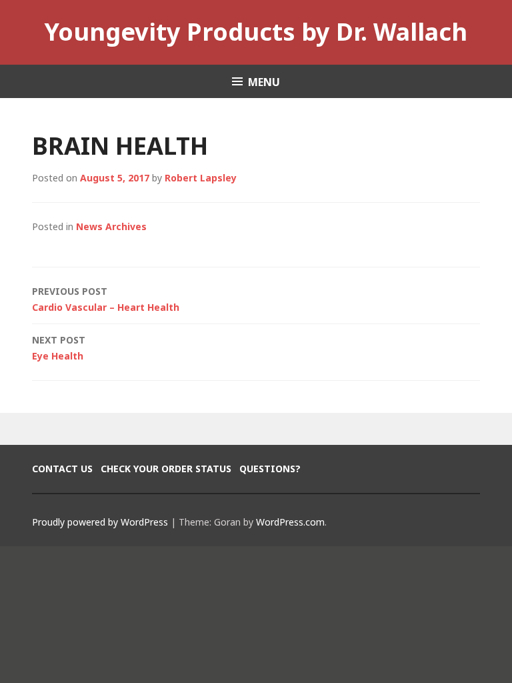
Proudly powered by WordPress (100, 522)
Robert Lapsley (201, 177)
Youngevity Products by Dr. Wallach (256, 31)
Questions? (270, 468)
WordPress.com (290, 522)
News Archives (111, 226)
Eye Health (58, 347)
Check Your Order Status (166, 468)
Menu (264, 82)
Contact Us (62, 468)
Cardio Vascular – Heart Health (105, 299)
